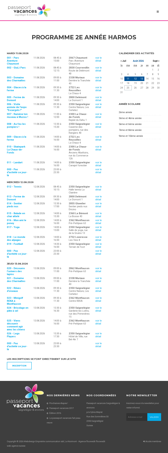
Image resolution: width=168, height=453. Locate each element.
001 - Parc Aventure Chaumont (13, 60)
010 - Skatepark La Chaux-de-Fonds (16, 149)
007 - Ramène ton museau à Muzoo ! (17, 116)
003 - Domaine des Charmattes (16, 79)
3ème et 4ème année (130, 118)
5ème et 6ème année (130, 124)
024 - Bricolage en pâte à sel (17, 309)
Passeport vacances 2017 (61, 408)
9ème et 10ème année (131, 135)
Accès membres (153, 441)
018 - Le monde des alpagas (16, 238)
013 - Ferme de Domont (16, 198)
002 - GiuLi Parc (16, 67)
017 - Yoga (13, 227)
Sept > (156, 61)
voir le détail (98, 59)
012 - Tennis (14, 186)
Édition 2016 (55, 413)
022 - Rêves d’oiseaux (14, 290)
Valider (154, 417)
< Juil (123, 61)
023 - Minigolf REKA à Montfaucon (15, 300)
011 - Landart (14, 162)
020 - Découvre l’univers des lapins (16, 271)
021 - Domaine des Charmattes (16, 280)
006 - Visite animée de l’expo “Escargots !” (17, 107)
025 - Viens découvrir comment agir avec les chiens (16, 325)
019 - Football (15, 243)
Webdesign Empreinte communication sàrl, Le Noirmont (50, 441)
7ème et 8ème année (130, 130)
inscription (19, 365)
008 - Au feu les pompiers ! (16, 125)
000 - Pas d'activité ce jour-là (17, 172)
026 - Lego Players (13, 335)
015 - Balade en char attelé (16, 215)
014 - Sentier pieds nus (14, 205)
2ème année (125, 112)
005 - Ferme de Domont (16, 99)
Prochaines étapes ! (58, 403)
